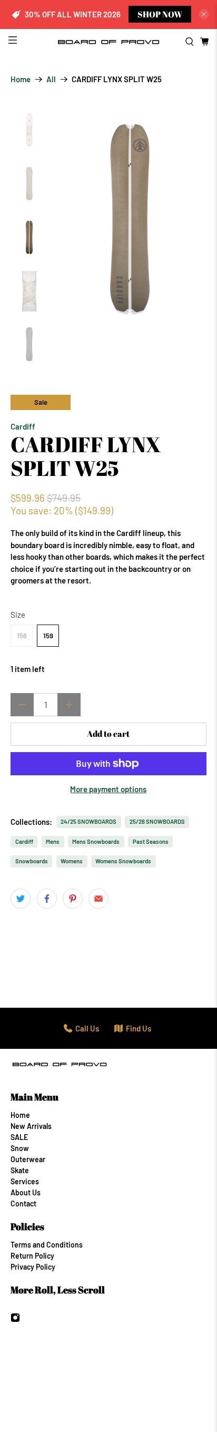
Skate (20, 1170)
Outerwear (28, 1159)
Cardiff (23, 426)
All (51, 79)
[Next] (189, 218)
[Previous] (70, 218)
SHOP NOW (159, 14)
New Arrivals (31, 1126)
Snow (20, 1148)
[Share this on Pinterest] (73, 899)
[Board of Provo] (108, 41)
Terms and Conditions (47, 1244)
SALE (19, 1137)
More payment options (108, 789)
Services (25, 1181)
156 (22, 635)
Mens (53, 841)
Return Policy (32, 1255)
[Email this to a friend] (98, 899)
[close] (204, 14)
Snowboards (31, 861)
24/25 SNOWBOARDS (88, 821)
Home (21, 79)
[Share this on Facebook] (47, 899)
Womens (72, 861)
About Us (26, 1192)
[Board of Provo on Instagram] (15, 1319)
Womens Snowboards (123, 861)
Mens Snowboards (96, 841)
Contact (23, 1203)
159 (48, 635)
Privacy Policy (33, 1266)
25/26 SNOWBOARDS (157, 821)
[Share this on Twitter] (21, 899)
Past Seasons (151, 841)
